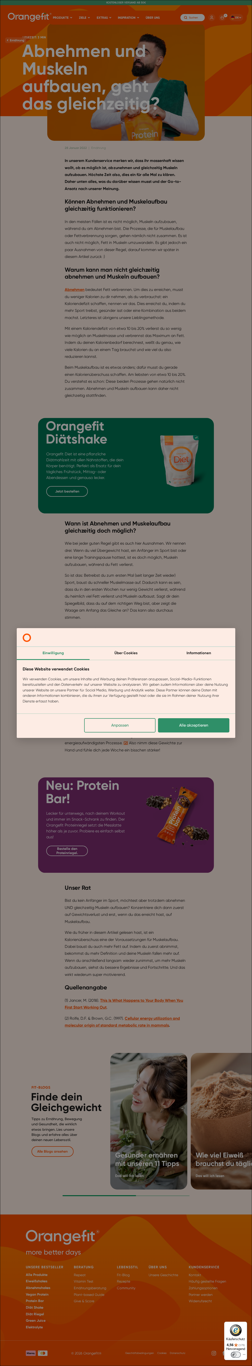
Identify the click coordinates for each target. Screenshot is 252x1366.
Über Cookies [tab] (126, 653)
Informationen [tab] (199, 653)
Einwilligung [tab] (53, 653)
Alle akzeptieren (193, 725)
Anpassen (120, 725)
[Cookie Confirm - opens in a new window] (27, 638)
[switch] (236, 1355)
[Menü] (244, 1356)
